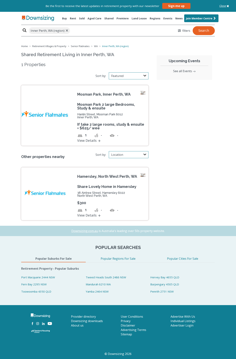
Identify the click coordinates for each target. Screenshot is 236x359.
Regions (155, 18)
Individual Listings (183, 321)
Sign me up (176, 6)
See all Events (183, 71)
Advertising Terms (133, 330)
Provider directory (83, 317)
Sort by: (101, 76)
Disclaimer (128, 325)
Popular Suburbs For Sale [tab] (53, 259)
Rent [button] (73, 18)
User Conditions (132, 317)
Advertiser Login (182, 325)
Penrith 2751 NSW (162, 291)
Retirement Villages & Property (49, 46)
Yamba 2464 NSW (97, 291)
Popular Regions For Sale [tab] (118, 259)
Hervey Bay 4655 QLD (164, 277)
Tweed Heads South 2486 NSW (106, 277)
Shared (109, 18)
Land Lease (139, 18)
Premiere (123, 18)
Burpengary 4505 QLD (164, 284)
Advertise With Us (183, 317)
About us (77, 325)
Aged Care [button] (94, 18)
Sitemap (126, 334)
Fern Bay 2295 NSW (34, 284)
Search (203, 30)
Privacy (126, 321)
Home (24, 46)
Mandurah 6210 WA (98, 284)
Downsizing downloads (87, 321)
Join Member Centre (199, 18)
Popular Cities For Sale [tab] (182, 259)
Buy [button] (64, 18)
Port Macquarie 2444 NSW (38, 277)
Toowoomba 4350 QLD (36, 291)
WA (96, 46)
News (179, 18)
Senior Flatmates (80, 46)
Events (167, 18)
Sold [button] (82, 18)
